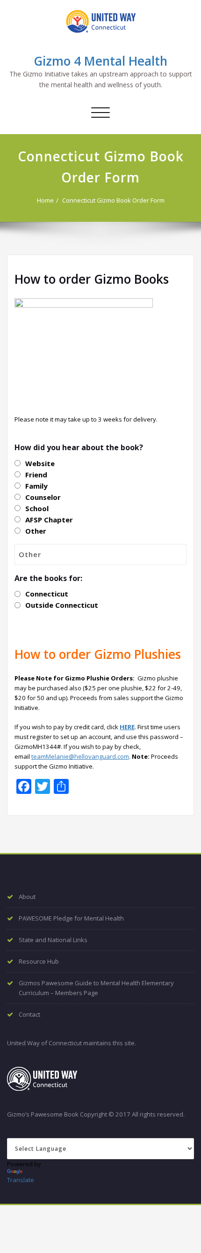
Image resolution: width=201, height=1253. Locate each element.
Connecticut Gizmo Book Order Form (113, 200)
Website (40, 463)
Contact (29, 1014)
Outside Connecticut (61, 605)
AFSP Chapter (49, 519)
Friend (36, 474)
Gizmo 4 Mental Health (100, 61)
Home (45, 200)
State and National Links (53, 940)
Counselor (43, 497)
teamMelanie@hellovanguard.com (80, 756)
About (27, 896)
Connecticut (46, 593)
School (37, 508)
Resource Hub (39, 961)
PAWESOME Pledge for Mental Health (71, 918)
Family (36, 486)
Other (35, 531)
